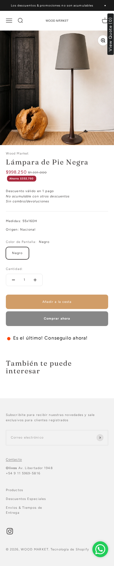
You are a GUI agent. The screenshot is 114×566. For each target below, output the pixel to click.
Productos (14, 490)
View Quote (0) (110, 34)
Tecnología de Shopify (70, 549)
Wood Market (17, 153)
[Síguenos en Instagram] (10, 531)
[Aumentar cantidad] (35, 280)
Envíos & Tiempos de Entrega (24, 510)
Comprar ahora (57, 318)
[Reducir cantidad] (13, 280)
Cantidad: (14, 269)
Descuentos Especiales (26, 499)
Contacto (14, 459)
